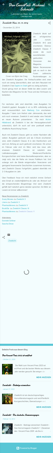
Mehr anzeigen (43, 377)
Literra (4, 202)
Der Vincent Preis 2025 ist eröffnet (17, 355)
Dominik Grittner (9, 221)
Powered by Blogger (28, 448)
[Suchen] (49, 5)
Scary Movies (7, 199)
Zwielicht (12, 241)
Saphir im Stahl (21, 86)
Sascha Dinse (8, 224)
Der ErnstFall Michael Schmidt (26, 7)
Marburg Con (33, 110)
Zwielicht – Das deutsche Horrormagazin (20, 415)
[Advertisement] (26, 322)
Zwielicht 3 (21, 199)
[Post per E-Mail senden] (8, 235)
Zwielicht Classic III (21, 208)
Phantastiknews (8, 205)
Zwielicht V (23, 205)
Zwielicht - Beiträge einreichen (16, 385)
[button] (49, 23)
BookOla (5, 208)
